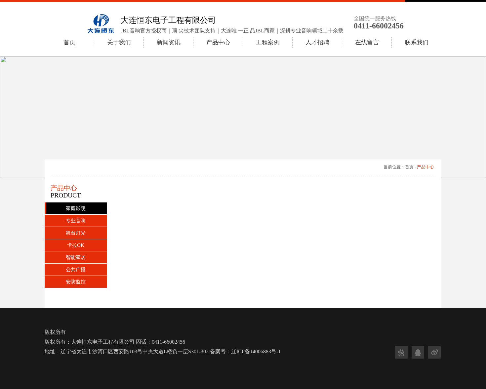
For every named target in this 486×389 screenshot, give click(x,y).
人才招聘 (317, 42)
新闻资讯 (169, 42)
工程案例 (268, 42)
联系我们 (416, 42)
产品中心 (218, 42)
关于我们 (119, 42)
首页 (69, 42)
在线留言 (367, 42)
